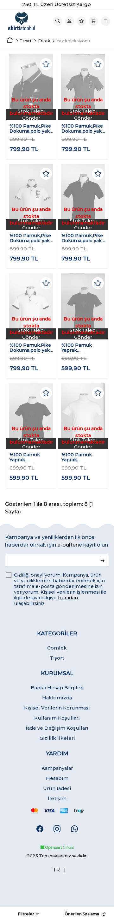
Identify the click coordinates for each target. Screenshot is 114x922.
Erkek (44, 41)
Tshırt (26, 41)
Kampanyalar (57, 768)
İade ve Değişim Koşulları (57, 728)
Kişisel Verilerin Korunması (57, 708)
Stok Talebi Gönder (31, 114)
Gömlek (57, 648)
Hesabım (57, 778)
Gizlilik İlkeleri (57, 738)
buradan (68, 598)
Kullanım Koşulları (57, 718)
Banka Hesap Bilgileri (57, 688)
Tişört (57, 658)
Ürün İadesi (57, 788)
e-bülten (68, 545)
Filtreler (26, 913)
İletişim (57, 798)
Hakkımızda (57, 698)
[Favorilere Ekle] (46, 64)
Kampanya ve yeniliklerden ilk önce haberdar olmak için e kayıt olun (56, 541)
